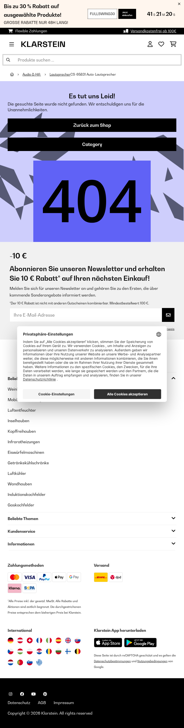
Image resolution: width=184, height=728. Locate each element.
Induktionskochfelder (27, 494)
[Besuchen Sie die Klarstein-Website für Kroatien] (39, 651)
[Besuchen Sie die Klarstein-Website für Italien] (49, 640)
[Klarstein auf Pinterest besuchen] (45, 694)
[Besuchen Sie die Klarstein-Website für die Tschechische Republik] (10, 651)
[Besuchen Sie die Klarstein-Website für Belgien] (77, 651)
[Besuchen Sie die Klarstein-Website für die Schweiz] (30, 640)
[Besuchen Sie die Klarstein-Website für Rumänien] (49, 651)
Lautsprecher (60, 74)
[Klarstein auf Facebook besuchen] (22, 694)
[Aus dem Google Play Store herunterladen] (140, 642)
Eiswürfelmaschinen (26, 452)
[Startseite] (16, 74)
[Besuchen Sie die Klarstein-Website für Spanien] (58, 640)
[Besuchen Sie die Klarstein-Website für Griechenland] (39, 662)
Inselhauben (18, 420)
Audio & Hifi (32, 74)
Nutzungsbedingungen (152, 661)
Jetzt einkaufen (127, 14)
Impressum (64, 702)
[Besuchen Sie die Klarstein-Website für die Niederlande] (10, 662)
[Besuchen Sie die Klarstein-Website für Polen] (30, 651)
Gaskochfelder (21, 505)
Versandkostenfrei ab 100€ (153, 31)
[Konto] (150, 44)
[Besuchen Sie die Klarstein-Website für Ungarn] (20, 651)
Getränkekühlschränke (28, 462)
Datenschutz (19, 702)
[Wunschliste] (161, 44)
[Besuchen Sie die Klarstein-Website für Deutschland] (10, 640)
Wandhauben (20, 484)
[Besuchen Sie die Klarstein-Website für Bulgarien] (58, 651)
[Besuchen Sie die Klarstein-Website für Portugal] (20, 662)
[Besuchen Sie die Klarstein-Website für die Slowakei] (77, 640)
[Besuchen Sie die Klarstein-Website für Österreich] (20, 640)
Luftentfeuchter (22, 410)
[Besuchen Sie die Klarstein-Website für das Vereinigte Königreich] (68, 640)
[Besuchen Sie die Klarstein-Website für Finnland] (68, 651)
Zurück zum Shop (92, 125)
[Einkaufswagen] (173, 44)
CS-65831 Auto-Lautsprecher (93, 74)
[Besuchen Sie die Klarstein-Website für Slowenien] (30, 662)
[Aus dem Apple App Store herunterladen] (108, 642)
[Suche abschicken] (8, 60)
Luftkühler (17, 473)
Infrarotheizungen (24, 441)
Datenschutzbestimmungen (112, 661)
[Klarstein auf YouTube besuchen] (33, 694)
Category (92, 144)
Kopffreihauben (22, 431)
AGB (42, 702)
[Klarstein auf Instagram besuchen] (10, 694)
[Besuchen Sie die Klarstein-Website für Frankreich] (39, 640)
